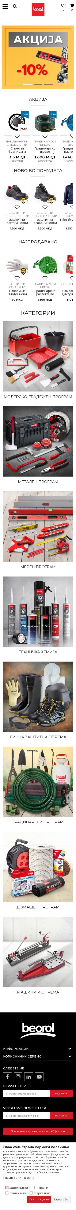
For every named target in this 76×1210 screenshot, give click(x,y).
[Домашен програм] (38, 867)
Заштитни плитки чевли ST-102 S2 (17, 223)
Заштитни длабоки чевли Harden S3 (45, 223)
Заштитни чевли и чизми (17, 214)
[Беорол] (23, 129)
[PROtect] (23, 200)
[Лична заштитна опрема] (38, 697)
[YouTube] (39, 1077)
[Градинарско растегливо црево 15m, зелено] (45, 265)
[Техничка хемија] (38, 612)
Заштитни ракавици (17, 285)
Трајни (43, 1187)
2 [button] (38, 84)
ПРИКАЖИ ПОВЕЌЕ (20, 1178)
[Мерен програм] (38, 526)
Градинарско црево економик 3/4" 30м (45, 153)
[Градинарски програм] (38, 782)
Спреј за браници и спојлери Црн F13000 (17, 153)
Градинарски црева (45, 143)
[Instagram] (18, 1077)
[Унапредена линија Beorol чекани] (38, 57)
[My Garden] (51, 129)
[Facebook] (7, 1077)
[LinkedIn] (28, 1077)
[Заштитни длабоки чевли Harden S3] (45, 194)
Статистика (18, 1193)
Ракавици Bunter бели (17, 292)
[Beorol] (38, 6)
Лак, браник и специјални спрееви (17, 144)
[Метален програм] (38, 441)
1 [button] (27, 84)
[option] (38, 57)
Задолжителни (20, 1187)
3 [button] (49, 84)
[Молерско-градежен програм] (38, 356)
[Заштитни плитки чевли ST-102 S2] (17, 194)
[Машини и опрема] (38, 952)
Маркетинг (42, 1193)
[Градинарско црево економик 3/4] (45, 122)
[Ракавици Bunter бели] (17, 265)
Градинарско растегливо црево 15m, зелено (45, 295)
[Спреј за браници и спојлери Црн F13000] (17, 122)
